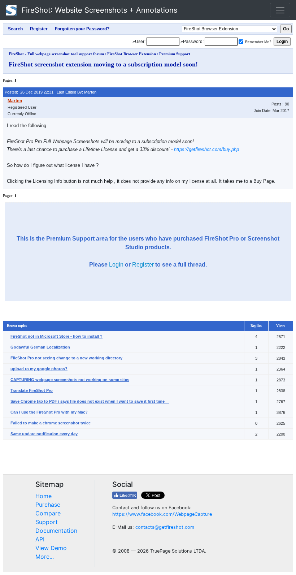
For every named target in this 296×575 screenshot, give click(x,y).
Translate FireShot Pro (31, 390)
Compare (48, 513)
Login (116, 264)
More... (44, 556)
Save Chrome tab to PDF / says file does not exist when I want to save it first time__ (89, 401)
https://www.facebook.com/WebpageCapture (162, 514)
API (39, 539)
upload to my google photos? (39, 369)
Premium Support (174, 54)
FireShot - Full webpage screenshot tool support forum (56, 54)
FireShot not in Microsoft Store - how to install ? (56, 336)
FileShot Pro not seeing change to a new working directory (66, 358)
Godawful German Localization (40, 347)
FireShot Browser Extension (131, 54)
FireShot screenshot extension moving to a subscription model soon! (103, 64)
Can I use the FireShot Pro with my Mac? (49, 412)
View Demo (51, 548)
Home (43, 496)
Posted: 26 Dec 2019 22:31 (29, 92)
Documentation (56, 530)
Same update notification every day (44, 434)
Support (46, 522)
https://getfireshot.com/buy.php (206, 149)
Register (143, 264)
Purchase (47, 504)
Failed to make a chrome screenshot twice (50, 423)
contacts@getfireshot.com (164, 527)
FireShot (98, 10)
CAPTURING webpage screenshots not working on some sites (69, 379)
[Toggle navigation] (280, 10)
